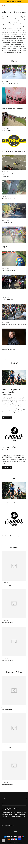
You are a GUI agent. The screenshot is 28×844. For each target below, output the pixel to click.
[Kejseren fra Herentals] (14, 337)
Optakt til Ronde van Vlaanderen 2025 (13, 151)
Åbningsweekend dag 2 (9, 270)
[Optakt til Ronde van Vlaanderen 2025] (14, 141)
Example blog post (7, 585)
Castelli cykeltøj (6, 455)
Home (4, 359)
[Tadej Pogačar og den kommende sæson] (14, 312)
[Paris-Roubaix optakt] (14, 119)
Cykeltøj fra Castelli (7, 398)
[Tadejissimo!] (14, 235)
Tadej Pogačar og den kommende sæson (14, 324)
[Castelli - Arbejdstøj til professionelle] (14, 490)
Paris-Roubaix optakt (8, 130)
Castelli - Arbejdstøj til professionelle (11, 391)
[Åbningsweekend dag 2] (14, 258)
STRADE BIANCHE (7, 300)
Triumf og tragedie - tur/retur (10, 83)
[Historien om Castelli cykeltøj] (14, 519)
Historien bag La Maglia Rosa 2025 (12, 108)
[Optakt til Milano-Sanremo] (14, 187)
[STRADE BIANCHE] (14, 285)
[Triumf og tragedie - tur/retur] (14, 72)
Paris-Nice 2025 (7, 222)
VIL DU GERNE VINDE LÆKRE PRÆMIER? (12, 809)
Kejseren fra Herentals (8, 349)
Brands (4, 794)
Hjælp (4, 798)
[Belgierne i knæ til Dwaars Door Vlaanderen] (14, 162)
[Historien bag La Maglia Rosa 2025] (14, 95)
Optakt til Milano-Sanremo (10, 199)
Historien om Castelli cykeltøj (10, 536)
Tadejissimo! (5, 247)
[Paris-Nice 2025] (14, 210)
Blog (3, 803)
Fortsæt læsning (7, 417)
